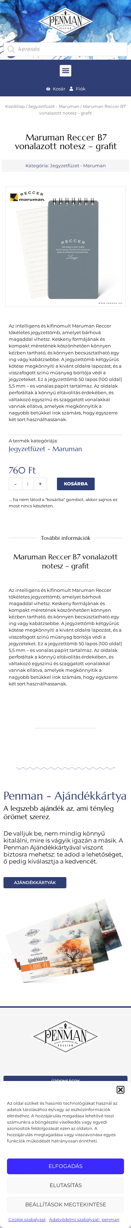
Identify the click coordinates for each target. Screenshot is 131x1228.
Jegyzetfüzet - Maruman (53, 106)
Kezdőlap (15, 106)
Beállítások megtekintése (65, 1204)
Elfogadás (65, 1166)
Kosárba (76, 483)
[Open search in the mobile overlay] (65, 49)
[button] (120, 1089)
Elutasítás (66, 1185)
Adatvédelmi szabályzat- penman (84, 1219)
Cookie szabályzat (27, 1219)
